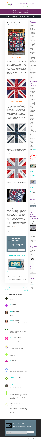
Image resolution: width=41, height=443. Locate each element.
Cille (10, 360)
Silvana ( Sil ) (12, 377)
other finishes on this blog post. (15, 221)
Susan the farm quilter (14, 384)
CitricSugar (12, 337)
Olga (11, 304)
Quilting (10, 26)
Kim (10, 328)
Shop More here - (32, 161)
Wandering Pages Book (33, 237)
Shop (7, 16)
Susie (11, 391)
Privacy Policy (10, 440)
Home (33, 16)
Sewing (13, 26)
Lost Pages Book (33, 233)
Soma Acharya (16, 24)
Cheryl (11, 297)
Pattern (8, 26)
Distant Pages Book (33, 241)
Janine (11, 345)
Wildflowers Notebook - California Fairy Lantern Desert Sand (33, 188)
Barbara (11, 353)
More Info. (23, 280)
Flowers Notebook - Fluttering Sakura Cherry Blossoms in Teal (33, 173)
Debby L (11, 311)
